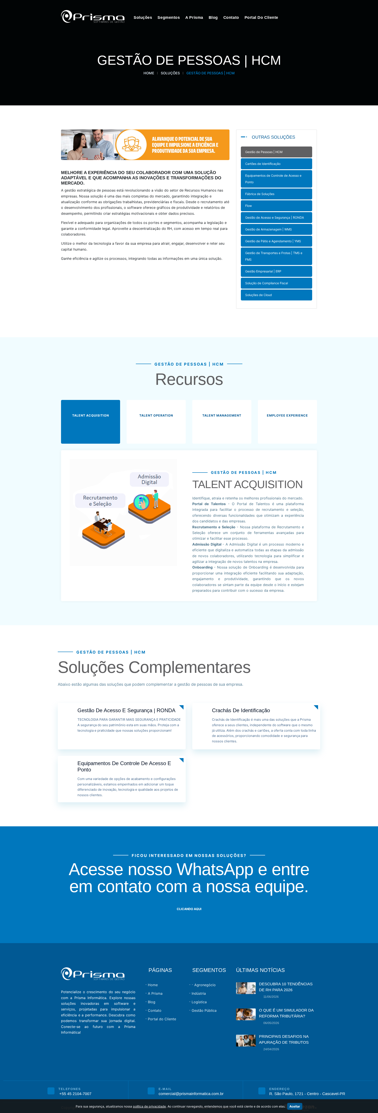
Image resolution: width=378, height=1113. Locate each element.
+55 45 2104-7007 (75, 1094)
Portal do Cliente (261, 17)
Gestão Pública (204, 1010)
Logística (199, 1002)
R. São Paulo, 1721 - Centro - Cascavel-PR (307, 1094)
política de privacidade (149, 1106)
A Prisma (194, 17)
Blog (213, 17)
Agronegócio (205, 985)
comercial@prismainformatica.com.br (191, 1094)
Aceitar (294, 1106)
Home (149, 73)
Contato (231, 17)
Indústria (199, 993)
